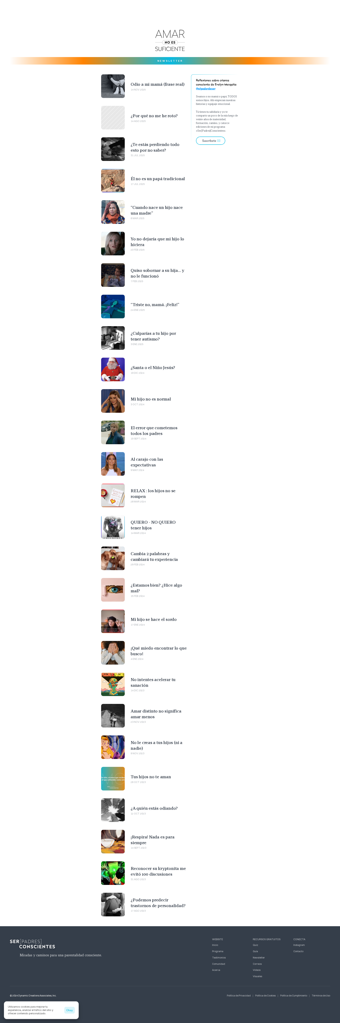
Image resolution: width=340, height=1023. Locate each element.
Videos (257, 970)
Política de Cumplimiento (293, 995)
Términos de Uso (321, 995)
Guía (255, 951)
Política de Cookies (265, 995)
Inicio (215, 945)
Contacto (298, 951)
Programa (217, 951)
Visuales (257, 976)
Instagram (299, 945)
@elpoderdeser (205, 88)
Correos (257, 963)
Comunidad (218, 963)
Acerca (216, 970)
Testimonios (219, 957)
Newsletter (259, 957)
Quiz (255, 945)
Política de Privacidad (239, 995)
